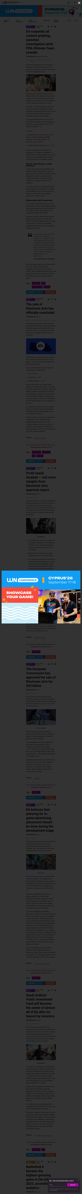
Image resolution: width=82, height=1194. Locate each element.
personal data (54, 1190)
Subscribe (72, 1185)
